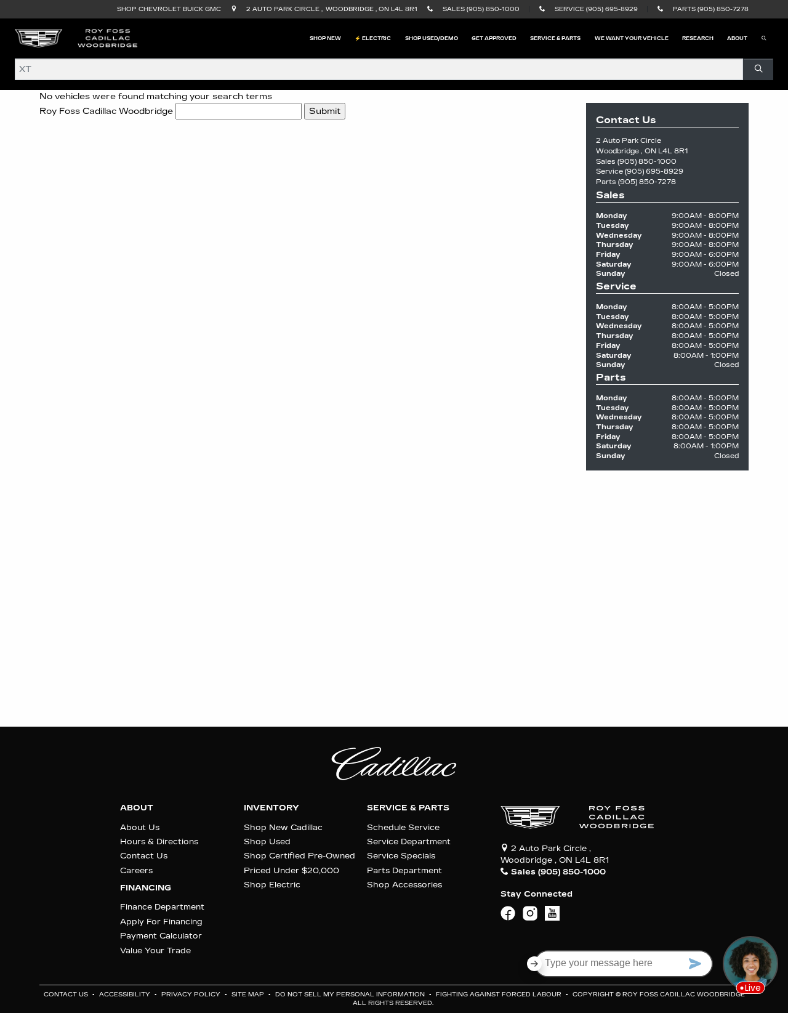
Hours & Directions (159, 841)
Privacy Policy (191, 994)
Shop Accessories (404, 884)
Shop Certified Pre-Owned (299, 855)
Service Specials (401, 855)
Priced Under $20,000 (291, 870)
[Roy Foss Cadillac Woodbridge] (76, 38)
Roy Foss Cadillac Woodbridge (106, 111)
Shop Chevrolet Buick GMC (169, 9)
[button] (325, 38)
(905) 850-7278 (647, 182)
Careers (136, 870)
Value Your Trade (155, 950)
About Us (139, 827)
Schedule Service (403, 827)
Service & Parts (408, 808)
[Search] (758, 69)
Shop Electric (272, 884)
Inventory (271, 808)
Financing (145, 888)
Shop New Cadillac (283, 827)
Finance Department (162, 906)
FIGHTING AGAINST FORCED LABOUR (499, 994)
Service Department (409, 841)
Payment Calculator (161, 935)
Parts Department (404, 870)
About (136, 808)
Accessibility (125, 994)
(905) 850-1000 (647, 162)
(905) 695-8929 (654, 171)
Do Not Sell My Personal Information (351, 994)
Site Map (248, 994)
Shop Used (267, 841)
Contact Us (143, 855)
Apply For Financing (161, 921)
